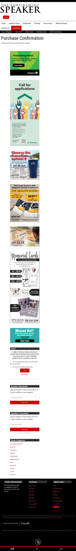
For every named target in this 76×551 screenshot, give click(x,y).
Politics (12, 468)
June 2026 (31, 492)
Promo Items (47, 23)
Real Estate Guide (41, 32)
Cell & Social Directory (55, 32)
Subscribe (16, 28)
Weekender (27, 23)
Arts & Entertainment (16, 444)
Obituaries (13, 465)
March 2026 (31, 501)
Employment (14, 456)
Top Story (13, 474)
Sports (12, 471)
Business (12, 447)
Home (3, 23)
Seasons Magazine (6, 32)
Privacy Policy (58, 517)
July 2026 (31, 489)
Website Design (61, 23)
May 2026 (31, 495)
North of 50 (19, 32)
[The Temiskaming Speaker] (21, 8)
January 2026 (32, 507)
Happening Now (14, 459)
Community (13, 450)
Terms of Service (50, 517)
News (11, 462)
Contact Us (5, 28)
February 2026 (32, 504)
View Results (24, 374)
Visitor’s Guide (29, 32)
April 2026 (31, 498)
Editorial (12, 453)
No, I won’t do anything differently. (23, 367)
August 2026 (32, 485)
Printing (37, 23)
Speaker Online (14, 23)
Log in (6, 17)
